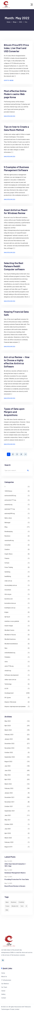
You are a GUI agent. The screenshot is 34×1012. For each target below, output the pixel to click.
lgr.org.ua (7, 617)
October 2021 (9, 806)
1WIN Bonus (8, 491)
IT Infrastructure (6, 980)
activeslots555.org (10, 495)
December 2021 (9, 797)
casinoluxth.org (9, 540)
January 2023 (9, 739)
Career (3, 991)
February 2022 (9, 788)
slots (6, 661)
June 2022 (8, 770)
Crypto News (9, 80)
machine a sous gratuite (12, 621)
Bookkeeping (9, 531)
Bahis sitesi (8, 518)
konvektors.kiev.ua (10, 603)
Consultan (8, 545)
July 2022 (8, 766)
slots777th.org (9, 666)
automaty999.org (10, 513)
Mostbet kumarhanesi (11, 644)
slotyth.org (8, 670)
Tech (22, 906)
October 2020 (9, 824)
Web (7, 910)
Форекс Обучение (10, 702)
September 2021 (10, 811)
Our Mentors (5, 983)
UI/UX (6, 688)
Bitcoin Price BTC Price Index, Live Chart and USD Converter (16, 48)
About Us (4, 976)
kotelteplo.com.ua (10, 608)
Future (7, 906)
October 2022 (9, 752)
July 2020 (8, 829)
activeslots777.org (10, 500)
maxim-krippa (9, 626)
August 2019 (8, 847)
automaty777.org (10, 509)
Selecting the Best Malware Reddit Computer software (14, 266)
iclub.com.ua (8, 581)
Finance (7, 558)
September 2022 (10, 757)
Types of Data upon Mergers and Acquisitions (14, 411)
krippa (6, 612)
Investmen (8, 590)
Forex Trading (9, 567)
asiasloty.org (8, 504)
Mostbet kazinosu (10, 639)
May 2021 (8, 820)
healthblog (8, 576)
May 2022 (8, 775)
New (6, 648)
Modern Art (15, 906)
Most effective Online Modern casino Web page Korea (15, 94)
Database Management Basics (15, 873)
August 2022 (8, 761)
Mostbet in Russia (10, 634)
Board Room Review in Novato (15, 886)
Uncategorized (9, 116)
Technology (8, 684)
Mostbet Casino (9, 630)
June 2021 (8, 815)
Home (3, 973)
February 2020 (9, 842)
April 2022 (8, 779)
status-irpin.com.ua (10, 679)
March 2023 (8, 730)
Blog (6, 527)
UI (26, 906)
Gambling (7, 572)
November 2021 (9, 802)
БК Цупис (8, 697)
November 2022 (9, 748)
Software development (11, 675)
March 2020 (8, 838)
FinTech (7, 563)
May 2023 (8, 721)
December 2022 (9, 743)
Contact (3, 998)
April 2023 (8, 725)
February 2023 (9, 734)
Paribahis (7, 657)
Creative (7, 549)
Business (7, 536)
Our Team (4, 987)
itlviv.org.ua (8, 594)
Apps (7, 902)
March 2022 (8, 784)
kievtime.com (9, 599)
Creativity (21, 902)
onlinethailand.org (10, 652)
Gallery (3, 994)
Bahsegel (7, 522)
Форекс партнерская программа (15, 706)
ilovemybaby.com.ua (11, 585)
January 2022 (9, 793)
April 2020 (8, 833)
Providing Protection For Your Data (17, 879)
